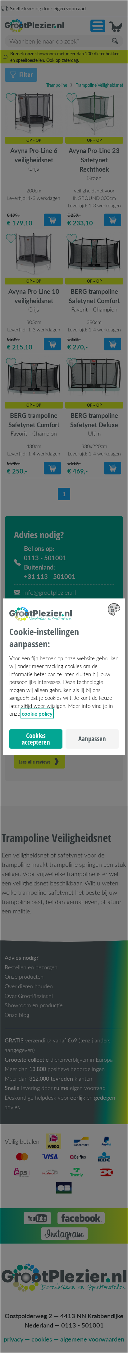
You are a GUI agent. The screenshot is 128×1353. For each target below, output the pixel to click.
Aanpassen (92, 738)
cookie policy (37, 713)
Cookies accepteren (36, 738)
